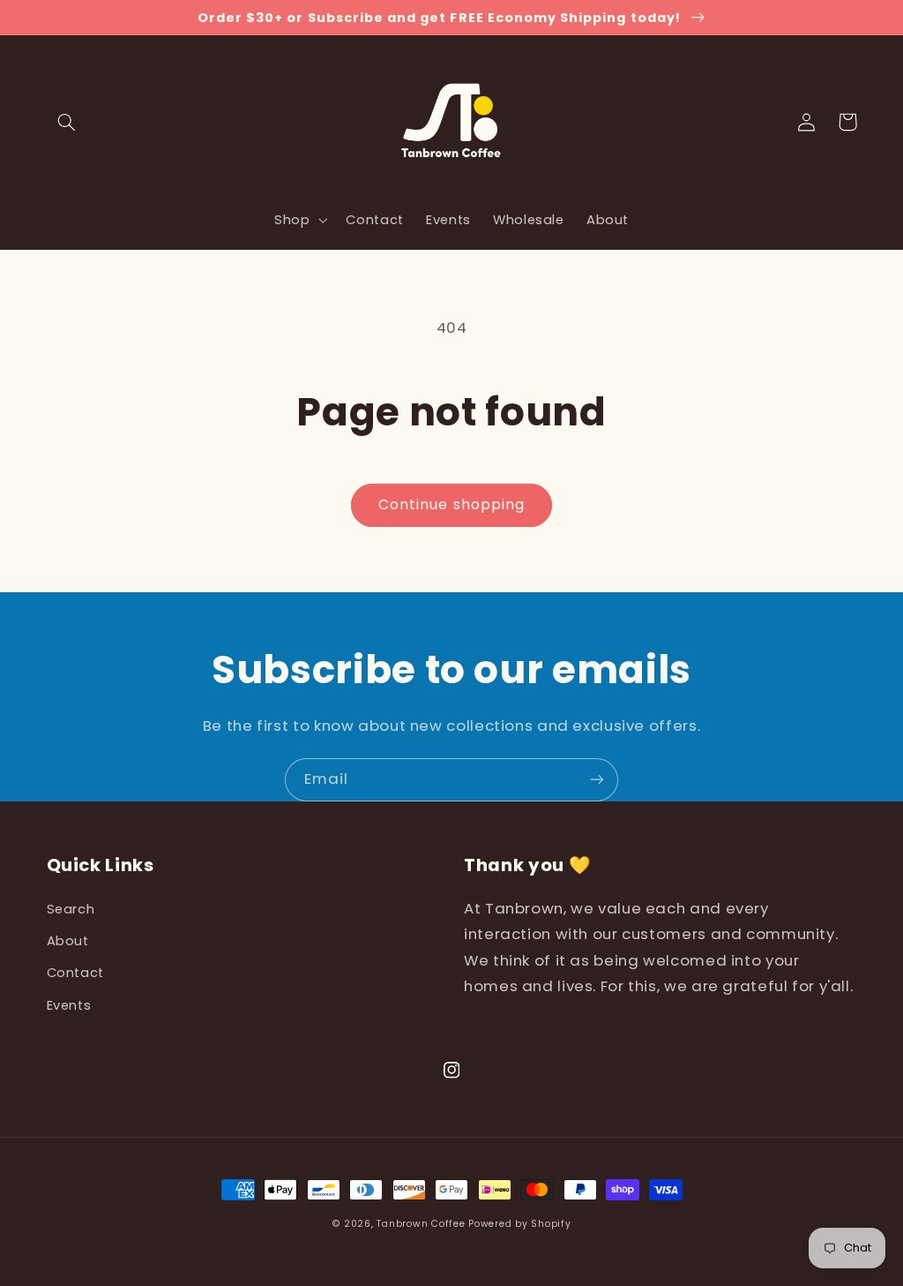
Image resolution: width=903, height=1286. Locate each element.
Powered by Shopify (519, 1223)
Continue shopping (451, 504)
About (68, 941)
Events (69, 1005)
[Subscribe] (597, 779)
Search (71, 909)
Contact (75, 972)
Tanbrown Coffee (421, 1223)
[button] (67, 122)
